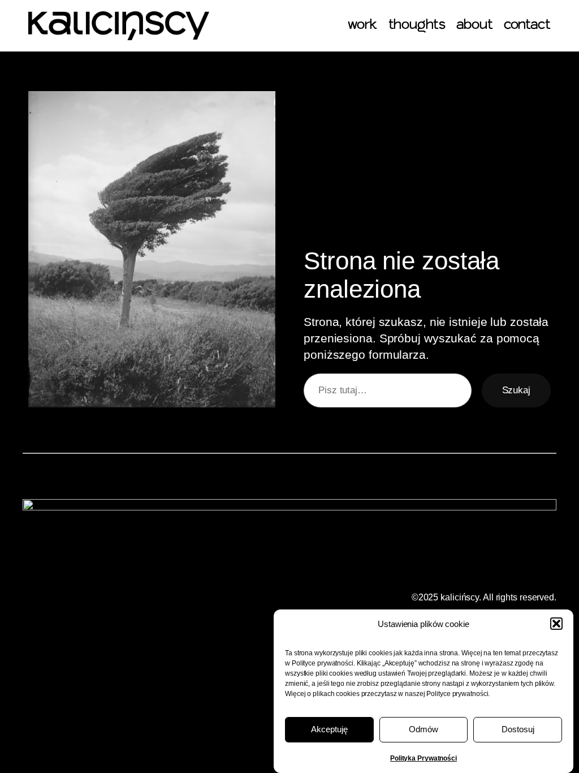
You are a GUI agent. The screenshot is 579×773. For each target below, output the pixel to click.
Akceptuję (329, 729)
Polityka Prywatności (423, 758)
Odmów (423, 729)
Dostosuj (518, 729)
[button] (556, 623)
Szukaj (516, 390)
